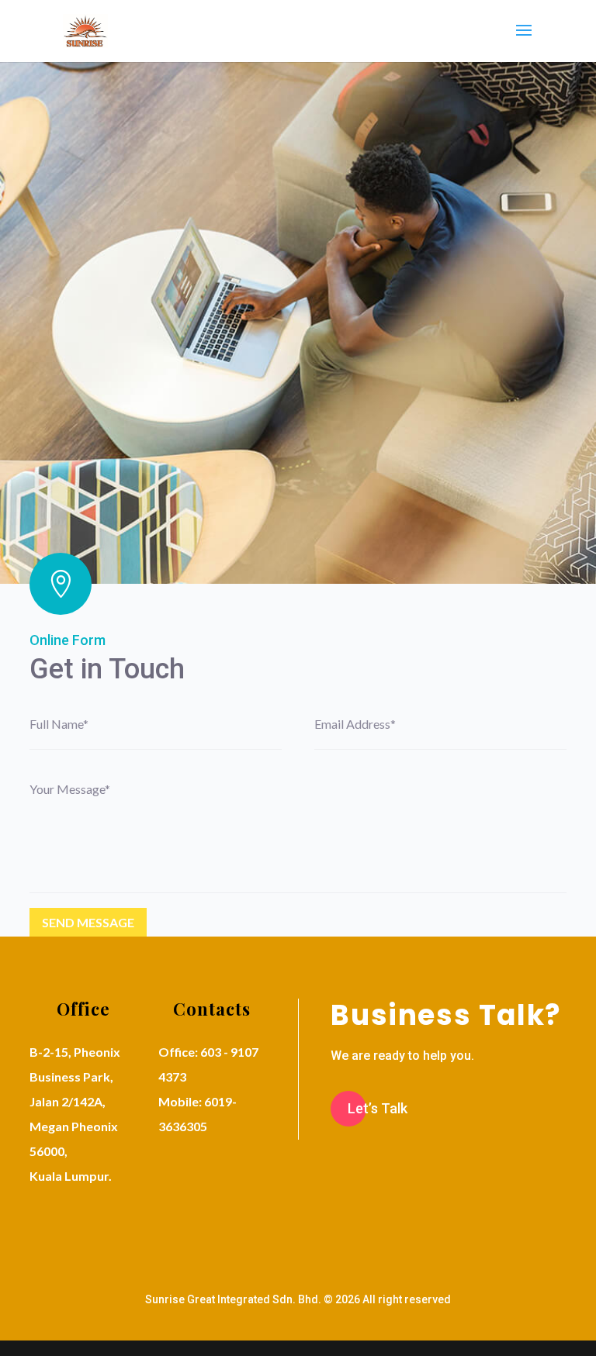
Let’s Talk (377, 1108)
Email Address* (355, 723)
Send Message (88, 922)
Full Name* (58, 723)
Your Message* (69, 789)
